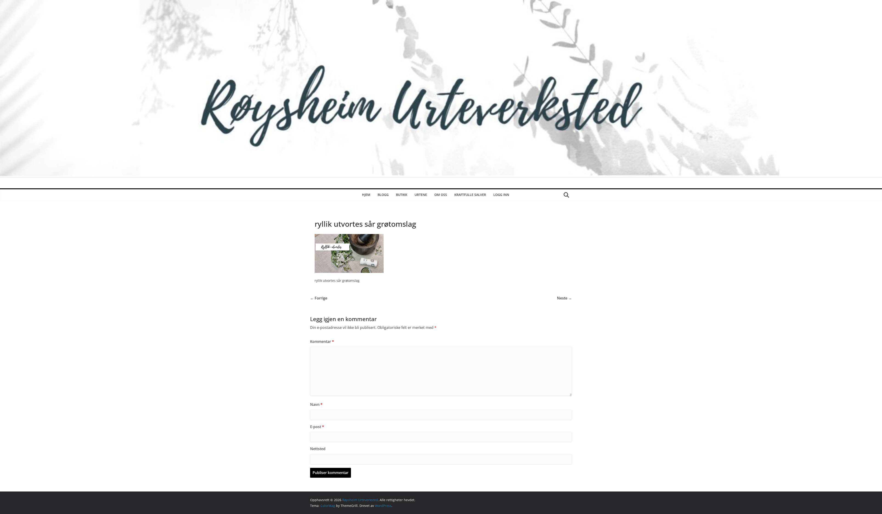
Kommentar (322, 341)
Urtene (421, 194)
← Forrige (318, 298)
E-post (317, 426)
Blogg (383, 194)
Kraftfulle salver (470, 194)
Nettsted (317, 448)
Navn (316, 404)
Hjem (366, 194)
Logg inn (501, 194)
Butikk (401, 194)
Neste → (564, 298)
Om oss (440, 194)
